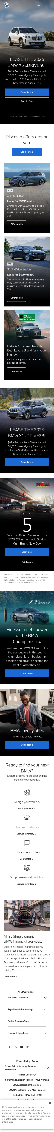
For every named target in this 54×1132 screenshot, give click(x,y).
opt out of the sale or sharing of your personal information (26, 1119)
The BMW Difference (18, 997)
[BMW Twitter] (16, 1047)
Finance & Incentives (18, 1033)
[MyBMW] (39, 5)
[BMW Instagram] (28, 1047)
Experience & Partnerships (20, 1009)
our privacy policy (16, 1116)
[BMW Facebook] (10, 1047)
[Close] (50, 1103)
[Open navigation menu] (46, 5)
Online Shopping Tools (18, 1021)
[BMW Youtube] (22, 1047)
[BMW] (6, 5)
